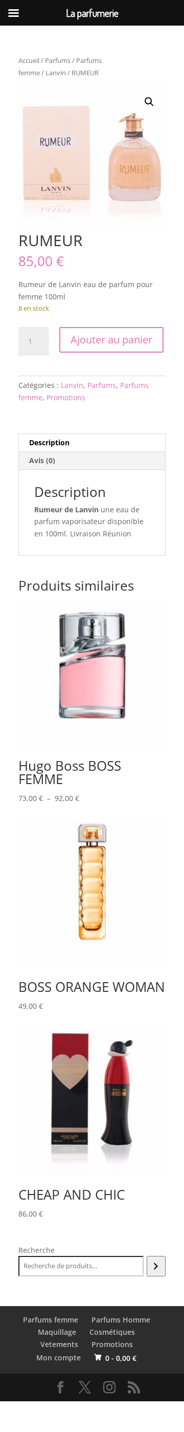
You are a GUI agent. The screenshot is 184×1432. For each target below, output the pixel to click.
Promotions (66, 397)
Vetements (59, 1344)
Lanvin (55, 72)
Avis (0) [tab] (42, 460)
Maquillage (57, 1332)
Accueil (28, 60)
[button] (149, 102)
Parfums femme (50, 1320)
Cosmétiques (112, 1332)
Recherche (36, 1250)
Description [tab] (49, 442)
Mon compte (58, 1357)
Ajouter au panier (111, 339)
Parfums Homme (120, 1320)
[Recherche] (156, 1266)
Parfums (58, 60)
